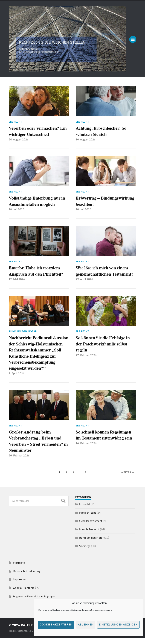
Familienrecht (87, 512)
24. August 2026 (18, 139)
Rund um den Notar (23, 331)
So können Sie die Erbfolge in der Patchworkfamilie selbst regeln (103, 344)
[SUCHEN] (63, 501)
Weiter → (128, 472)
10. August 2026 (85, 139)
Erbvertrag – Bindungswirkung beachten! (105, 201)
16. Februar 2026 (86, 443)
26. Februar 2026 (19, 455)
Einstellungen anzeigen (118, 624)
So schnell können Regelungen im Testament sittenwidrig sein (104, 435)
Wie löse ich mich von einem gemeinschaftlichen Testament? (105, 271)
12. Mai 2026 (17, 279)
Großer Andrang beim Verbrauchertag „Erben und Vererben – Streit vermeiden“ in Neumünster (38, 441)
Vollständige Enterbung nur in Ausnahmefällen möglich (37, 201)
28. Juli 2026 (16, 209)
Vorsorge (84, 546)
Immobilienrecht (89, 529)
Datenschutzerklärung (26, 571)
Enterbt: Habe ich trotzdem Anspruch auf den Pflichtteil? (36, 271)
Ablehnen (85, 624)
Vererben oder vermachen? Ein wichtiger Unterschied (38, 131)
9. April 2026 (16, 373)
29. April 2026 (84, 279)
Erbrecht (15, 122)
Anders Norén (33, 631)
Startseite (19, 562)
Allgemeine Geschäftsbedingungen (34, 596)
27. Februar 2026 (86, 355)
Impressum (19, 579)
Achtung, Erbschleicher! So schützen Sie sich (101, 131)
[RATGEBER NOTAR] (67, 70)
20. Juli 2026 (83, 209)
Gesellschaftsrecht (90, 521)
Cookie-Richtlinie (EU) (26, 587)
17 (84, 472)
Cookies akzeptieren (56, 624)
